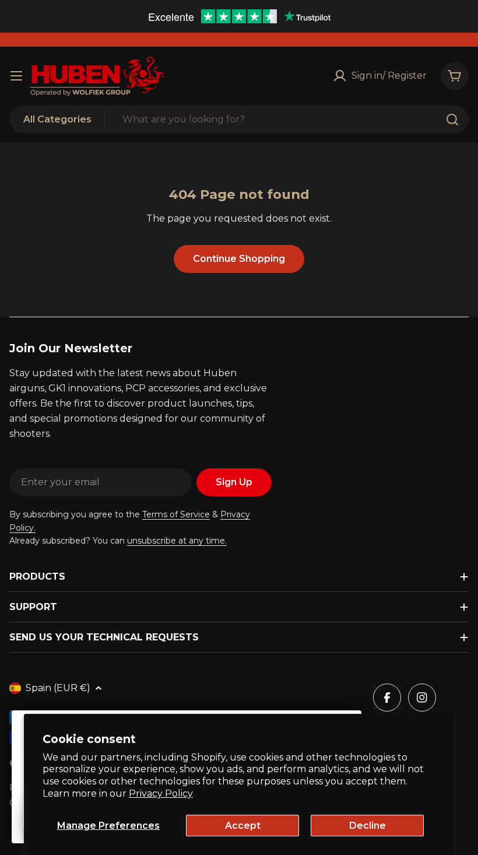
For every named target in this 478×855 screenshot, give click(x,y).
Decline (367, 825)
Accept (243, 825)
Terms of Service (176, 514)
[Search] (452, 120)
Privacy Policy (161, 793)
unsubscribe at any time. (177, 540)
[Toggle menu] (16, 76)
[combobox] (239, 120)
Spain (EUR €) (58, 687)
